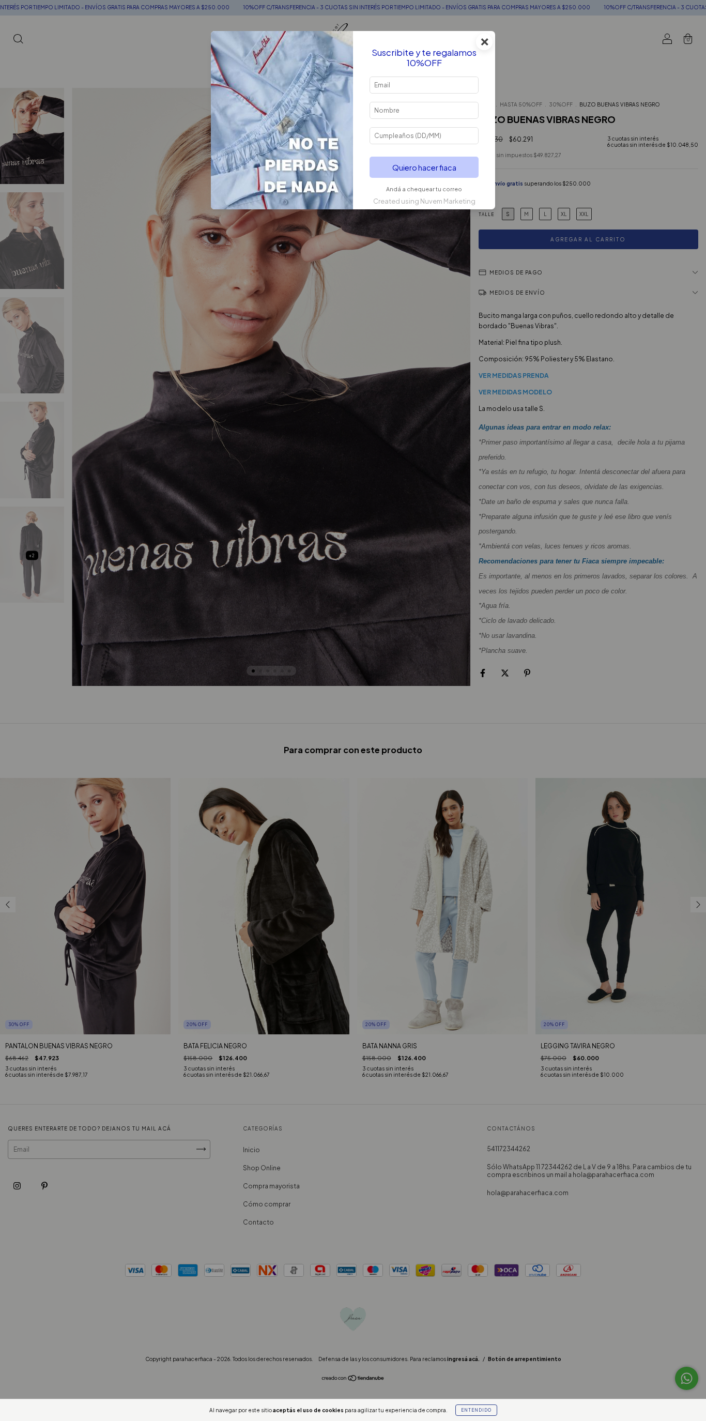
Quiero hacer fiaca (424, 167)
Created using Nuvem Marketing (424, 201)
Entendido (476, 1410)
